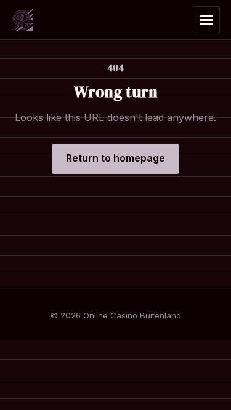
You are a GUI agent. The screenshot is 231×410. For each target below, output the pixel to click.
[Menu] (206, 19)
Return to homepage (115, 158)
